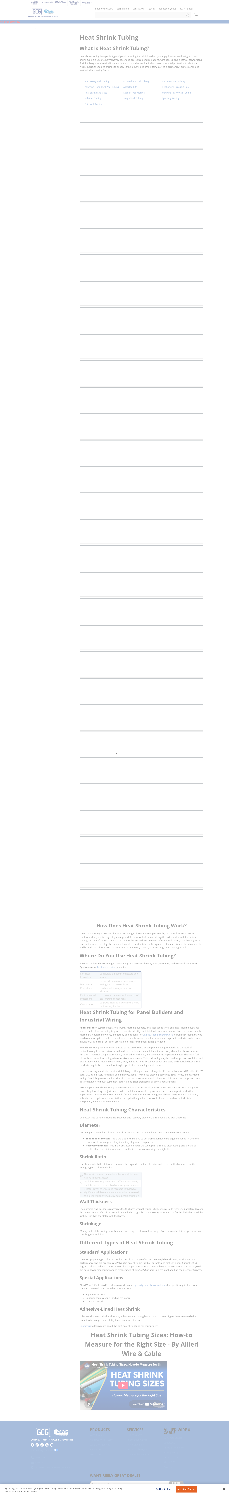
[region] (114, 1489)
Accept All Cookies (186, 1489)
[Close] (224, 1489)
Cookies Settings (163, 1489)
